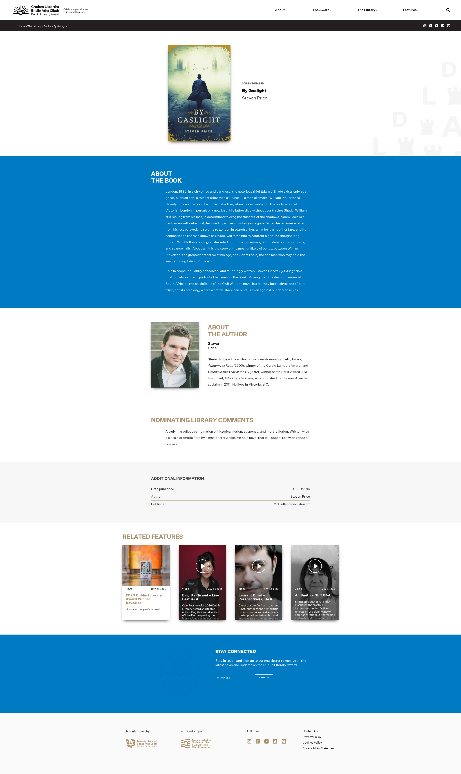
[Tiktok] (442, 25)
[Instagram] (424, 25)
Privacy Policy (312, 737)
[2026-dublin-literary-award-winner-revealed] (146, 582)
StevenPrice (214, 345)
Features (410, 10)
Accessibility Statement (319, 748)
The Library (366, 10)
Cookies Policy (312, 742)
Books (47, 26)
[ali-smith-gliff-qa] (315, 582)
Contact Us (310, 731)
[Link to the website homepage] (50, 10)
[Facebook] (430, 25)
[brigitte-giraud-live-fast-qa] (202, 582)
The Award (321, 10)
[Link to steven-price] (175, 354)
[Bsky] (448, 25)
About (280, 10)
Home (21, 26)
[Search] (448, 10)
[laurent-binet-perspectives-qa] (258, 582)
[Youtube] (436, 25)
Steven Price (254, 98)
